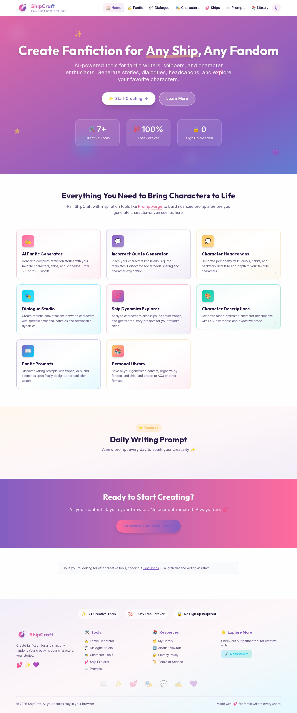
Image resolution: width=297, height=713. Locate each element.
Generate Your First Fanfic (148, 526)
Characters (187, 7)
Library (260, 7)
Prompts (235, 7)
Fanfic (135, 7)
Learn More (177, 98)
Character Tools (99, 655)
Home (113, 7)
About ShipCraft (167, 648)
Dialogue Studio (99, 648)
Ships (212, 7)
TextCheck (151, 568)
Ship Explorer (97, 662)
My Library (163, 641)
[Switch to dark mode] (276, 7)
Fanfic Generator (99, 641)
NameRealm (236, 654)
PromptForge (150, 206)
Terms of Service (168, 662)
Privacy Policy (166, 655)
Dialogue (159, 7)
